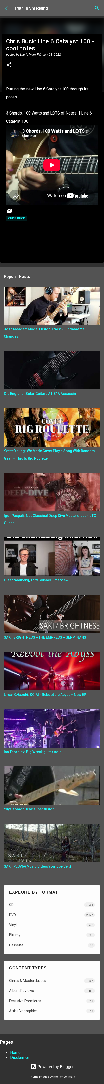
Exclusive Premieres (51, 1001)
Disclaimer (19, 1057)
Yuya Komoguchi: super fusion (29, 809)
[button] (9, 65)
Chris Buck (16, 218)
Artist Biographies (51, 1011)
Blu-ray (51, 935)
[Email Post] (9, 212)
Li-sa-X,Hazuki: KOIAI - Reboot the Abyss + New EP (45, 695)
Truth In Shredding (31, 8)
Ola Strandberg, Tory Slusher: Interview (36, 580)
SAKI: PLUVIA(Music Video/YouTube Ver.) (37, 866)
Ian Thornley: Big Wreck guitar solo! (33, 752)
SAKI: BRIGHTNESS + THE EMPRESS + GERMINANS (45, 637)
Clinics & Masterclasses (51, 981)
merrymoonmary (64, 1076)
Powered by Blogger (55, 1066)
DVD (51, 915)
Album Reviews (51, 991)
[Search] (97, 8)
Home (15, 1052)
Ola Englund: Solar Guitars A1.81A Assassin (40, 394)
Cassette (51, 945)
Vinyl (51, 925)
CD (51, 905)
